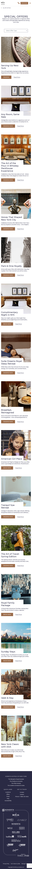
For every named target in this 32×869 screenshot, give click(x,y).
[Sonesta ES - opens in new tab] (10, 836)
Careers (22, 794)
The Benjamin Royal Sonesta (16, 779)
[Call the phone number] (19, 3)
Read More (17, 77)
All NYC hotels (7, 7)
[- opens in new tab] (22, 836)
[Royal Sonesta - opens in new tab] (15, 815)
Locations (8, 792)
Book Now (7, 324)
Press (8, 796)
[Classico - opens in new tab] (22, 820)
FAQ (8, 798)
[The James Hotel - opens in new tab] (10, 820)
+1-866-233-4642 (24, 796)
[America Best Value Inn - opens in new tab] (10, 845)
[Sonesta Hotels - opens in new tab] (8, 810)
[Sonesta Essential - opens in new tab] (16, 841)
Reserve (6, 77)
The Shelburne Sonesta (16, 781)
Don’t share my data (15, 863)
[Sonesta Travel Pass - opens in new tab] (23, 855)
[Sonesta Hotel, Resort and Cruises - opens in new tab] (16, 824)
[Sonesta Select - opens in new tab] (22, 828)
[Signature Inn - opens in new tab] (15, 850)
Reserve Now (8, 126)
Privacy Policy (6, 863)
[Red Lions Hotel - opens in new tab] (16, 832)
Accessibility (8, 800)
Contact (22, 792)
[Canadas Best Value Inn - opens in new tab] (22, 845)
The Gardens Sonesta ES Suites (16, 785)
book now (24, 3)
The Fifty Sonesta (16, 783)
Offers (8, 794)
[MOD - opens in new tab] (10, 828)
